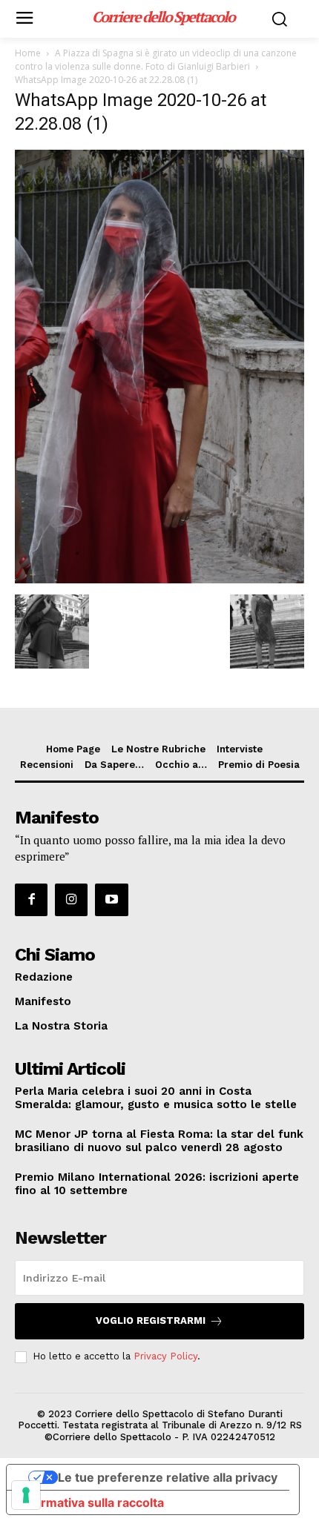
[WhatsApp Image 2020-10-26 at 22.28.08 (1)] (159, 579)
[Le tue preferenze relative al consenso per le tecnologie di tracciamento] (26, 1495)
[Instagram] (71, 900)
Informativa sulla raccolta (91, 1502)
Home (28, 53)
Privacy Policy (165, 1356)
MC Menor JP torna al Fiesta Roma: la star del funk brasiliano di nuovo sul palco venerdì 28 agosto (159, 1140)
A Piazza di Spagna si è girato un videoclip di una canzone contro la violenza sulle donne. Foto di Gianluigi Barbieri (156, 60)
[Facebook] (31, 900)
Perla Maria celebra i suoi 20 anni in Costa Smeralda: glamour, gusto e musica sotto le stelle (156, 1097)
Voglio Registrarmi (150, 1320)
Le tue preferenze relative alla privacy (167, 1477)
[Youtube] (111, 900)
